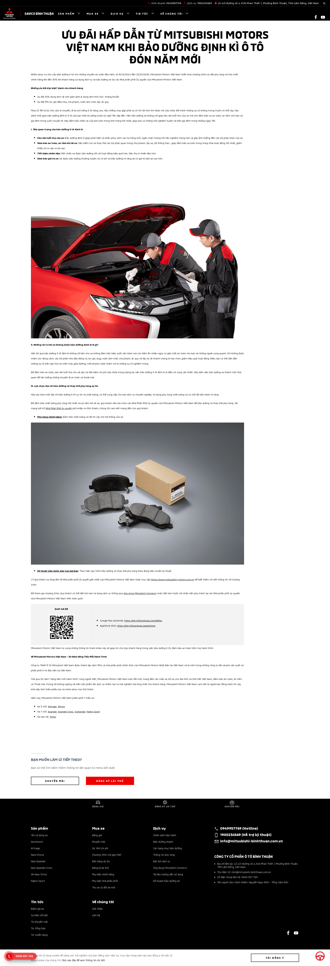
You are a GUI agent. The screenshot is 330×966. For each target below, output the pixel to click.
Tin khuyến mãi (39, 921)
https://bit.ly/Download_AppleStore (136, 625)
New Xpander (38, 861)
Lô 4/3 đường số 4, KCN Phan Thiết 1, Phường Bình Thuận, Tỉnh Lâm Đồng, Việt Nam (268, 3)
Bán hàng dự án (101, 861)
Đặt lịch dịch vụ (161, 861)
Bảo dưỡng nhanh (163, 841)
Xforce (61, 706)
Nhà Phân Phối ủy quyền (59, 408)
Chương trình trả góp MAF (106, 854)
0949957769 (173, 3)
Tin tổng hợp (38, 928)
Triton (53, 716)
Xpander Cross (66, 711)
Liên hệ (96, 915)
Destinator (37, 841)
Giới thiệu (97, 908)
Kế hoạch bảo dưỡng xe (166, 880)
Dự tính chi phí (100, 848)
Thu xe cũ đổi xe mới (103, 887)
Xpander (52, 711)
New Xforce (37, 854)
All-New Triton (39, 874)
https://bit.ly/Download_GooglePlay (143, 620)
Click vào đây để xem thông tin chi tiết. (84, 960)
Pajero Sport (93, 711)
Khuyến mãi (98, 841)
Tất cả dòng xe (39, 835)
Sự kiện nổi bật (39, 915)
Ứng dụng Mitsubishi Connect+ (170, 867)
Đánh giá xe (37, 908)
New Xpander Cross (41, 867)
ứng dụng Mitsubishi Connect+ (140, 593)
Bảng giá (97, 835)
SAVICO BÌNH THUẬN (39, 13)
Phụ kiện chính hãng (103, 874)
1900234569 (204, 3)
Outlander (80, 711)
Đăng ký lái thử (100, 867)
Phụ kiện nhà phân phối (105, 880)
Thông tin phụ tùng (164, 854)
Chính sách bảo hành (164, 835)
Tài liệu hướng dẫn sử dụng (168, 874)
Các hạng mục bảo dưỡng (167, 848)
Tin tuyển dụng (39, 934)
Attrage (52, 706)
